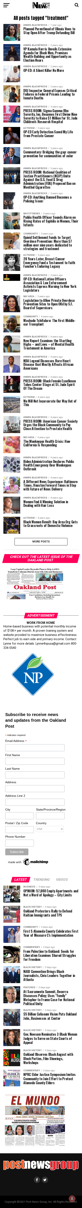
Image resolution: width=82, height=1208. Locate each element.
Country (41, 823)
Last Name (12, 768)
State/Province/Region (50, 809)
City (7, 809)
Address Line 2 (15, 795)
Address (10, 782)
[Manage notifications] (72, 1198)
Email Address (16, 741)
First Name (12, 755)
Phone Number (15, 836)
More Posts (41, 541)
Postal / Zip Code (16, 823)
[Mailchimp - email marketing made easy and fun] (28, 865)
